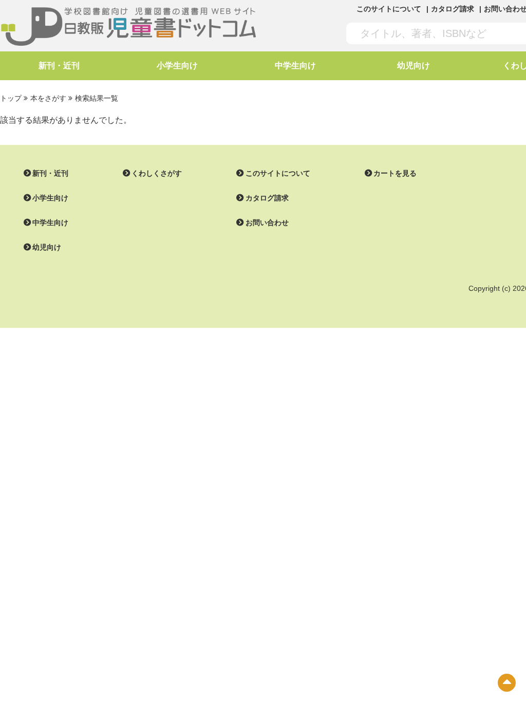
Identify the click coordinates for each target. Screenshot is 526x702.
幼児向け (413, 65)
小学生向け (177, 65)
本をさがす (48, 98)
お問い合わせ (267, 222)
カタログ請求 (452, 9)
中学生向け (295, 65)
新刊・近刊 (59, 65)
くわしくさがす (157, 173)
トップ (11, 98)
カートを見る (395, 173)
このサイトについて (388, 9)
